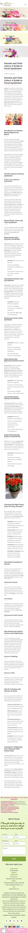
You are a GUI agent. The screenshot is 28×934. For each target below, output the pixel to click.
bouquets (12, 593)
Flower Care (7, 905)
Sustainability (10, 909)
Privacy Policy (16, 907)
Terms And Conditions (19, 909)
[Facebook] (6, 921)
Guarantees (13, 905)
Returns (10, 913)
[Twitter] (10, 921)
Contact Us (22, 901)
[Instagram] (14, 921)
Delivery (23, 903)
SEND (14, 859)
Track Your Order (7, 911)
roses (20, 312)
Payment (9, 907)
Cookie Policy (6, 903)
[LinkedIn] (17, 921)
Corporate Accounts (15, 903)
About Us (4, 901)
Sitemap (18, 913)
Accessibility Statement (13, 901)
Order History (21, 911)
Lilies (17, 312)
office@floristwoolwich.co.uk (16, 885)
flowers (6, 89)
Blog (14, 913)
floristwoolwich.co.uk (14, 889)
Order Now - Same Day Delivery (16, 931)
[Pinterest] (21, 921)
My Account (14, 911)
